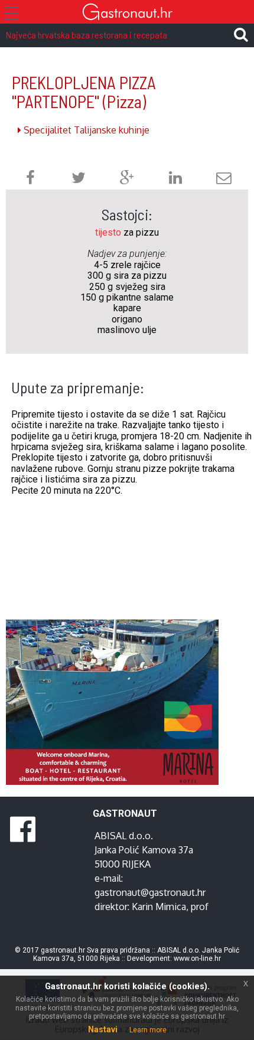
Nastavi (103, 1029)
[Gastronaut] (127, 13)
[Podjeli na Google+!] (127, 179)
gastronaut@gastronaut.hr (150, 892)
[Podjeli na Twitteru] (78, 179)
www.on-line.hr (197, 958)
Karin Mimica (159, 906)
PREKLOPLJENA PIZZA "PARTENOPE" (84, 92)
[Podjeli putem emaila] (224, 179)
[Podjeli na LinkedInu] (175, 179)
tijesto (108, 232)
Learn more (148, 1030)
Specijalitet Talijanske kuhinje (85, 130)
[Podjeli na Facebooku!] (30, 179)
